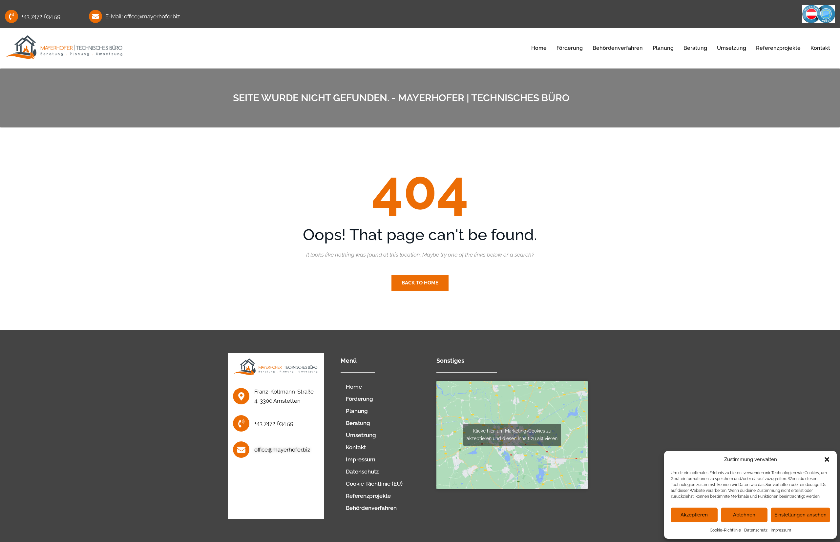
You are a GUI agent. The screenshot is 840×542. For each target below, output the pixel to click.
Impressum (781, 530)
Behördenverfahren (618, 48)
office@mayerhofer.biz (282, 449)
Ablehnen (744, 515)
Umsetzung (731, 48)
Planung (663, 48)
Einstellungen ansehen (800, 515)
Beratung (695, 48)
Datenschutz (755, 530)
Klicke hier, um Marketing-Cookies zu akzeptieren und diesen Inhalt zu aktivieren (512, 434)
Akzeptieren (694, 515)
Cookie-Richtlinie (725, 530)
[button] (827, 459)
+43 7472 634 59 (40, 16)
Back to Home (420, 283)
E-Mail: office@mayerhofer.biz (142, 16)
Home (539, 48)
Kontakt (820, 48)
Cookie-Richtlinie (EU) (374, 483)
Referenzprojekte (778, 48)
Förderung (569, 48)
